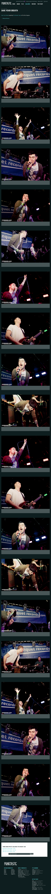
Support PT (13, 874)
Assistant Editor (23, 873)
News (13, 4)
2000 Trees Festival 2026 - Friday (9, 851)
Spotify (35, 874)
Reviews (34, 4)
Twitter (36, 869)
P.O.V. (5, 873)
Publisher (22, 869)
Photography (37, 884)
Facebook (37, 870)
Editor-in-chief (23, 870)
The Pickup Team (21, 876)
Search (32, 853)
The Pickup (40, 4)
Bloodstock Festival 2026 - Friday (9, 848)
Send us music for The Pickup (31, 1)
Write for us (37, 887)
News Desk (23, 875)
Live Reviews (37, 883)
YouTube (37, 873)
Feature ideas (37, 888)
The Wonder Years (17, 15)
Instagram (36, 871)
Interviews (13, 870)
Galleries (27, 4)
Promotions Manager (24, 874)
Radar (18, 4)
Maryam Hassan (6, 18)
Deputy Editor (23, 871)
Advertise (12, 873)
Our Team (13, 871)
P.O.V (22, 4)
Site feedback (37, 889)
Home (5, 869)
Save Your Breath (4, 15)
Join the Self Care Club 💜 (20, 1)
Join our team (40, 1)
